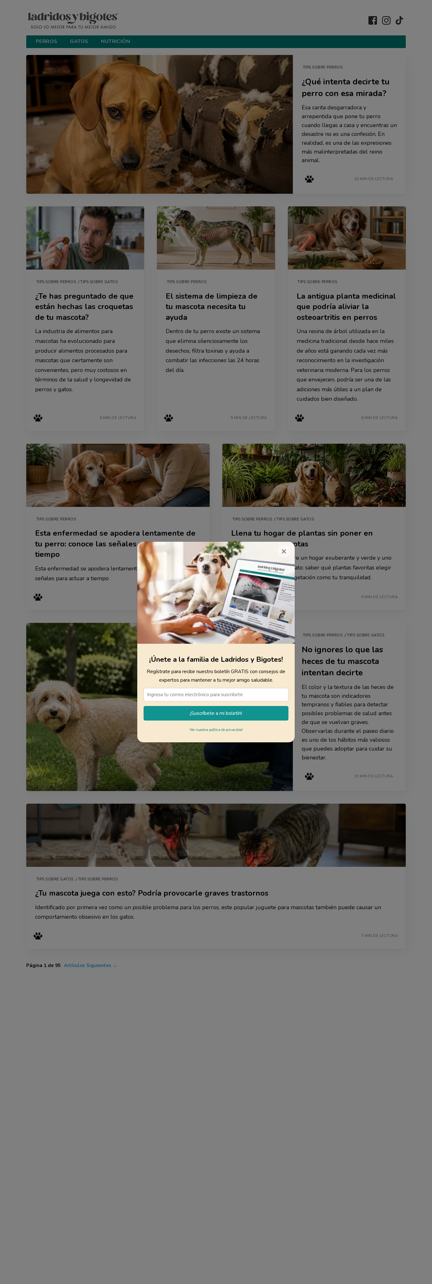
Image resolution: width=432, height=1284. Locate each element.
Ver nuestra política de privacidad (216, 729)
